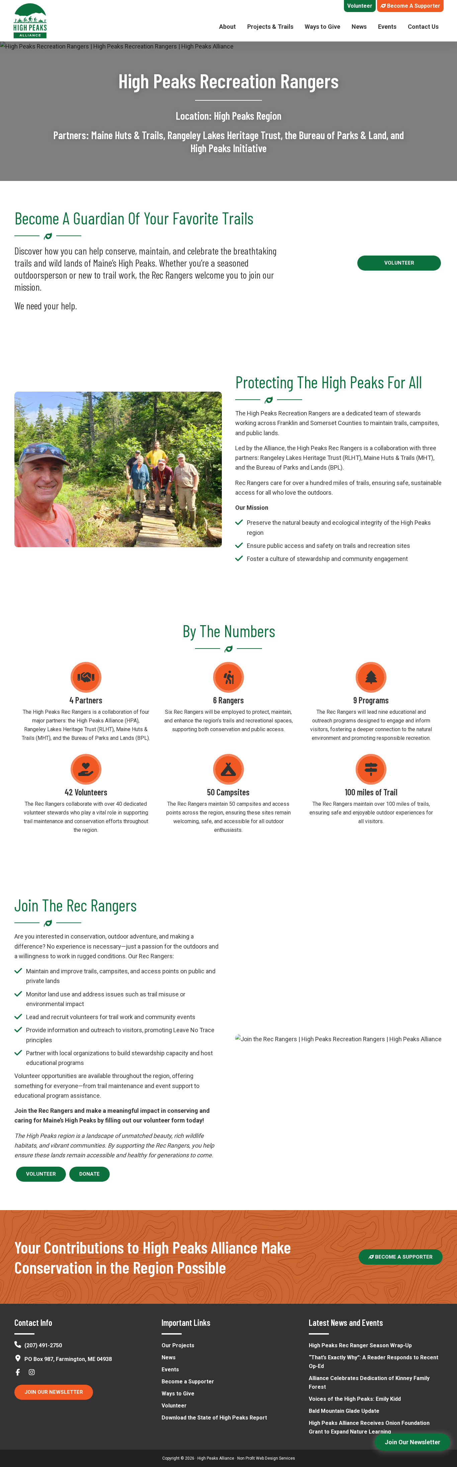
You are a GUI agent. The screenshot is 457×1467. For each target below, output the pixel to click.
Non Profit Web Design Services (266, 1458)
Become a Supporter (403, 1257)
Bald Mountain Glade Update (344, 1411)
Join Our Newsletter (53, 1392)
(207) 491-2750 (43, 1345)
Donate (89, 1174)
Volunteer (399, 263)
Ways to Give (178, 1393)
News (169, 1357)
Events (170, 1369)
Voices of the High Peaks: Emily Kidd (355, 1399)
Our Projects (178, 1345)
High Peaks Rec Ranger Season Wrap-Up (360, 1345)
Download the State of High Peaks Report (214, 1417)
